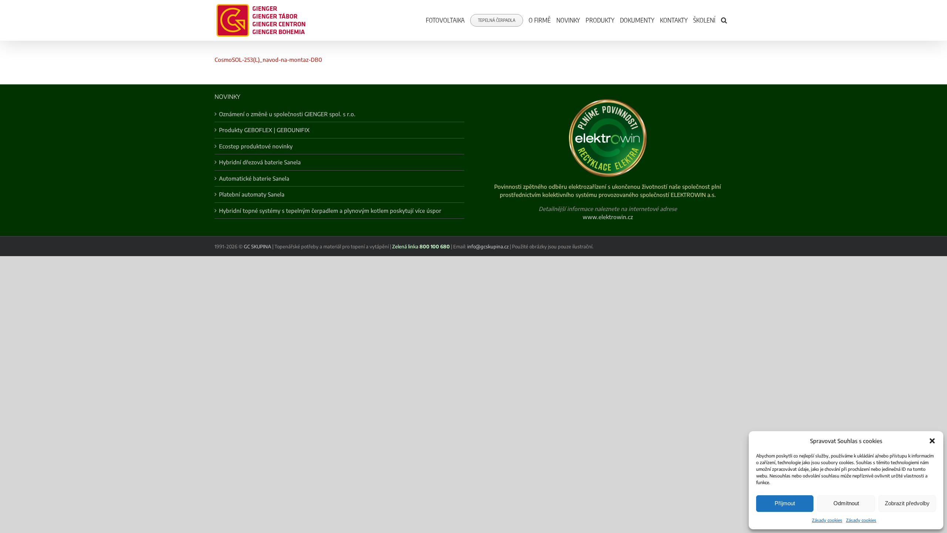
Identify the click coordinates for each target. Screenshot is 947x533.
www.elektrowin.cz (608, 217)
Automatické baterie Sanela (254, 178)
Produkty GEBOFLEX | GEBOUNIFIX (264, 130)
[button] (932, 441)
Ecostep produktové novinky (256, 146)
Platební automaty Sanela (251, 194)
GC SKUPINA (257, 246)
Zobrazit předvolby (907, 503)
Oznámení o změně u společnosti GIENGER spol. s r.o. (287, 114)
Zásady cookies (827, 520)
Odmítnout (846, 503)
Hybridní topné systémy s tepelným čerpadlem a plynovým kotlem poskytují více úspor (330, 210)
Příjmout (785, 503)
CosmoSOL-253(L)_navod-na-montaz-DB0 (268, 59)
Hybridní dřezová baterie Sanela (260, 162)
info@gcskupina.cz (488, 246)
